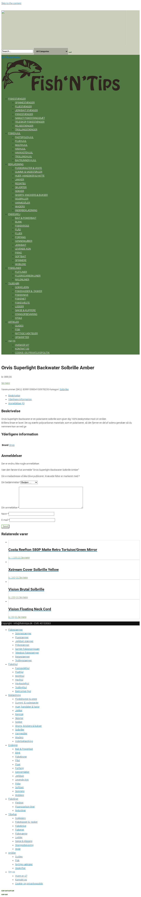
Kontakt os (22, 348)
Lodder (19, 306)
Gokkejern (22, 287)
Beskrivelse (14, 395)
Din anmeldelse (10, 507)
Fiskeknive (21, 295)
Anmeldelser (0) (16, 403)
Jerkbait (20, 245)
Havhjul (20, 148)
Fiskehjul (14, 133)
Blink (18, 221)
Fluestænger (23, 106)
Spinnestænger (25, 102)
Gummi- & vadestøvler (28, 171)
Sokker (19, 191)
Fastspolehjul (24, 137)
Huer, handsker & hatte (30, 175)
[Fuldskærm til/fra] (9, 890)
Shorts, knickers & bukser (31, 195)
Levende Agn (23, 248)
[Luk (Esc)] (2, 890)
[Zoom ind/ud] (12, 890)
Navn (5, 513)
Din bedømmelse (10, 482)
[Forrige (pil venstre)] (2, 894)
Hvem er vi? (22, 345)
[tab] (74, 395)
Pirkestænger (24, 114)
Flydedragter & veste (28, 168)
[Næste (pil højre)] (6, 894)
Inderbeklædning (26, 210)
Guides (19, 325)
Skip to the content (11, 3)
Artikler (13, 322)
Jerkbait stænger (26, 110)
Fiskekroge (22, 225)
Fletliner (21, 272)
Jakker (19, 179)
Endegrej (14, 214)
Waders (20, 206)
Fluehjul (20, 141)
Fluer (18, 233)
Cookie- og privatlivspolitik (32, 352)
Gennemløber (23, 241)
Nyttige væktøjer (26, 333)
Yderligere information (20, 399)
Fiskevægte (22, 302)
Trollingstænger (26, 129)
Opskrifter (22, 337)
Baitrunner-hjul (25, 160)
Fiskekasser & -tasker (28, 291)
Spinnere (20, 260)
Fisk (17, 329)
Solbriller (21, 198)
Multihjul (21, 145)
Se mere (5, 383)
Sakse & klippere (25, 310)
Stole (18, 318)
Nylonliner (22, 279)
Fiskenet (20, 298)
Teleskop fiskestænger (30, 121)
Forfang (20, 237)
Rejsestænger (24, 125)
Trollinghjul (23, 156)
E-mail (5, 520)
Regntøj (20, 183)
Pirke (18, 252)
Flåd (18, 229)
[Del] (6, 890)
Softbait (20, 256)
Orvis (11, 445)
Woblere (20, 264)
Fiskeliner (14, 268)
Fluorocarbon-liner (28, 275)
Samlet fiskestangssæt (30, 118)
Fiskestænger (17, 98)
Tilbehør (13, 283)
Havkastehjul (24, 152)
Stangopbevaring (26, 314)
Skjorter (21, 187)
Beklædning (16, 164)
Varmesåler (22, 202)
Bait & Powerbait (25, 218)
